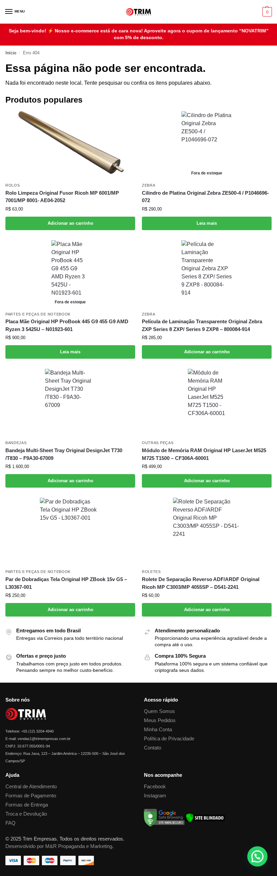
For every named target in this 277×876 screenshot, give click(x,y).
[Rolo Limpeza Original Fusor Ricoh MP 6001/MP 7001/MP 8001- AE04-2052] (70, 145)
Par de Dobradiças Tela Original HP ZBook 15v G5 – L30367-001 (66, 583)
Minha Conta (158, 729)
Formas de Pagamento (30, 795)
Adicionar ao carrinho (70, 223)
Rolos (12, 185)
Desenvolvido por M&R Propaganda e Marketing (58, 846)
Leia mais (207, 223)
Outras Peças (157, 443)
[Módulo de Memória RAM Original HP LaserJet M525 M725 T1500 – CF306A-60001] (207, 402)
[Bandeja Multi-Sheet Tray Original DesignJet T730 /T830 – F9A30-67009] (70, 402)
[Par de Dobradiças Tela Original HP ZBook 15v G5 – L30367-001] (70, 531)
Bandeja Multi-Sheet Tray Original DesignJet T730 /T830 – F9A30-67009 (63, 454)
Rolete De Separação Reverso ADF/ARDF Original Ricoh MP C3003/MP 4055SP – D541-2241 (200, 583)
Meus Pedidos (160, 720)
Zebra (148, 185)
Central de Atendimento (31, 786)
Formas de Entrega (26, 804)
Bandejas (16, 443)
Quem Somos (159, 711)
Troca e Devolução (26, 814)
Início (10, 52)
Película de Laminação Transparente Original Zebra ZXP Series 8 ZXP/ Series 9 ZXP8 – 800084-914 (202, 325)
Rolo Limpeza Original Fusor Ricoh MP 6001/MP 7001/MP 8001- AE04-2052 (62, 196)
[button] (266, 12)
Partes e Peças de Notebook (38, 314)
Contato (152, 747)
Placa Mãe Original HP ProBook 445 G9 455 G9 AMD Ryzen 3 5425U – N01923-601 (66, 325)
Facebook (155, 786)
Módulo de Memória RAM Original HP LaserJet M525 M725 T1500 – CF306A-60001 (204, 454)
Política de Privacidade (169, 738)
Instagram (155, 795)
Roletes (151, 572)
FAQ (10, 823)
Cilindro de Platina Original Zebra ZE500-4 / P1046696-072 (205, 196)
